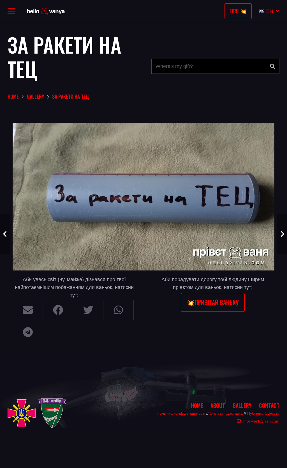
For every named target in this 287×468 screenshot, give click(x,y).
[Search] (272, 66)
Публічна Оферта (263, 413)
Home (197, 405)
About (217, 405)
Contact (269, 405)
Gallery (242, 405)
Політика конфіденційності (181, 413)
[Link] (47, 11)
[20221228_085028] (143, 196)
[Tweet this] (88, 310)
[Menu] (12, 11)
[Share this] (58, 310)
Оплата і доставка (226, 413)
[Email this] (28, 310)
